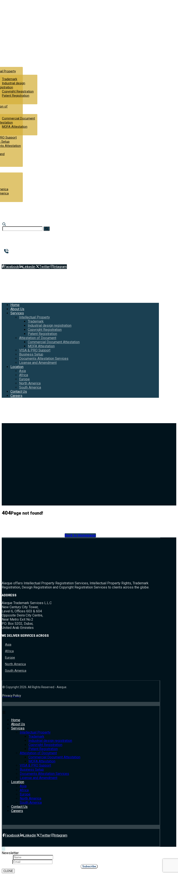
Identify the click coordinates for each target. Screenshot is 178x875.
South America (15, 671)
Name (7, 857)
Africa (9, 651)
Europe (10, 658)
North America (15, 664)
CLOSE (8, 871)
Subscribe (89, 866)
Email (7, 862)
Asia (8, 644)
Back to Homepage (80, 535)
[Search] (46, 228)
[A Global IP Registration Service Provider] (19, 39)
